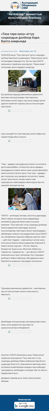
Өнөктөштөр (24, 399)
